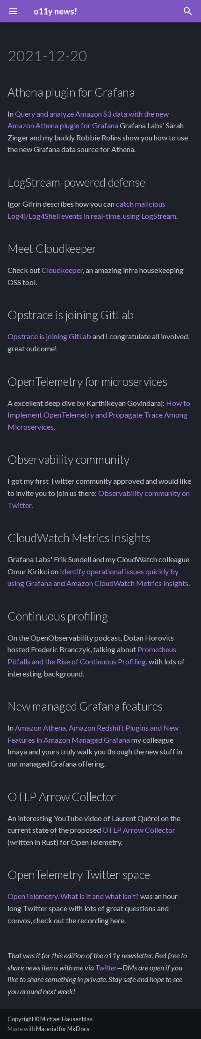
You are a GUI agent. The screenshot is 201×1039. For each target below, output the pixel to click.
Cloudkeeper (62, 269)
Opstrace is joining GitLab (49, 336)
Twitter (106, 967)
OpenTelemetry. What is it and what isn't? (73, 896)
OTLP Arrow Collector (138, 829)
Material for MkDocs (62, 1028)
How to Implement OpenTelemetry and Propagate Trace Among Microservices (98, 414)
